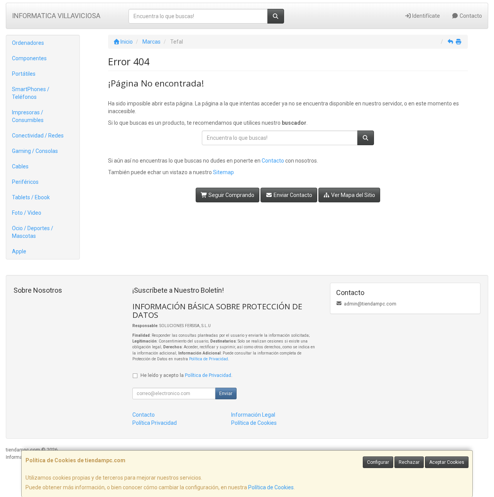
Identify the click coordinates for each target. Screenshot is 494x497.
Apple (19, 251)
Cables (20, 166)
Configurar (378, 462)
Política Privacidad (154, 423)
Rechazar (409, 462)
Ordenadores (28, 43)
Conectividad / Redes (38, 135)
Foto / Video (26, 213)
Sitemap (223, 172)
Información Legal (253, 415)
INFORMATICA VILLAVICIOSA (56, 16)
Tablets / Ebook (31, 197)
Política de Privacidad (208, 359)
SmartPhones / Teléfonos (30, 93)
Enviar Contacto (292, 195)
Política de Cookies (271, 487)
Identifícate (425, 16)
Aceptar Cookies (446, 462)
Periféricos (25, 182)
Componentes (29, 58)
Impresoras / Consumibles (28, 116)
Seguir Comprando (230, 195)
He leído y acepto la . (186, 375)
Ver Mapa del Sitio (352, 195)
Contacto (470, 16)
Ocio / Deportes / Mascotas (32, 232)
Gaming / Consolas (35, 151)
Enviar (225, 393)
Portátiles (24, 74)
